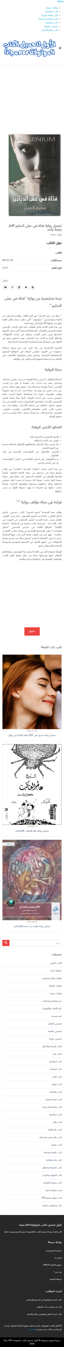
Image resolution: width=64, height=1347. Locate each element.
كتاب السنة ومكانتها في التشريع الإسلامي (44, 1300)
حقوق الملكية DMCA (52, 1265)
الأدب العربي (56, 963)
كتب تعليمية (56, 1092)
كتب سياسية (52, 22)
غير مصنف (56, 1016)
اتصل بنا (58, 1258)
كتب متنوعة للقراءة (52, 1182)
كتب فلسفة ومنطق (52, 1167)
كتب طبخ (57, 1122)
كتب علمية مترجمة (53, 1152)
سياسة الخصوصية (54, 1250)
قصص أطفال (55, 1023)
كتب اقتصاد (56, 1069)
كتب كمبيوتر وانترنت (52, 1175)
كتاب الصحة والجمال (52, 1046)
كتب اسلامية (51, 11)
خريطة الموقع (56, 1279)
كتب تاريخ (57, 1076)
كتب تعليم (57, 1084)
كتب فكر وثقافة (54, 1160)
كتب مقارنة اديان (49, 30)
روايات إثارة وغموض (52, 978)
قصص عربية (55, 1039)
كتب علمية (56, 1145)
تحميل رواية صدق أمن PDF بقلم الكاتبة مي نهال (31, 735)
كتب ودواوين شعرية (52, 1205)
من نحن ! (58, 1272)
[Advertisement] (32, 96)
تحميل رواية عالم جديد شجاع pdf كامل (32, 926)
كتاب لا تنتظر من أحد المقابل (49, 1307)
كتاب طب (57, 1054)
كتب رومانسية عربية (48, 19)
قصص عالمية (51, 26)
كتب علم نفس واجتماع (51, 1137)
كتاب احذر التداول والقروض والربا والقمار (44, 1314)
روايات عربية (52, 7)
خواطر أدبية (56, 970)
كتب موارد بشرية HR (51, 1198)
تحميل (32, 631)
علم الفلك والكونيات (52, 1008)
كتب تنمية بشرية (50, 15)
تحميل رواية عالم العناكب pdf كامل (32, 831)
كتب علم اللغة (55, 1129)
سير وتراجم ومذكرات (52, 1001)
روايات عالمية (56, 234)
